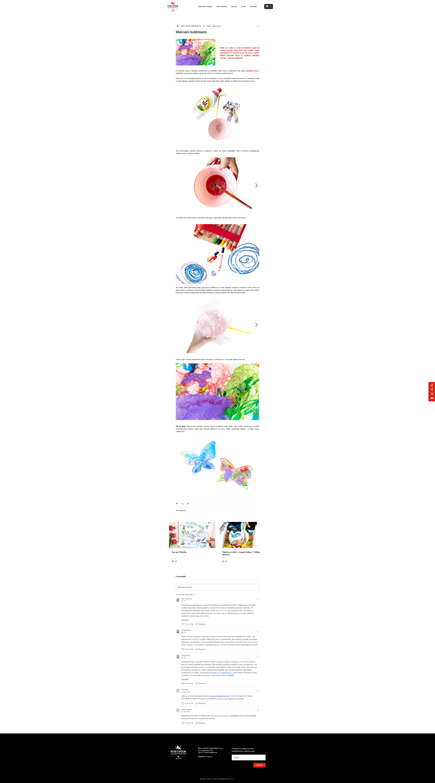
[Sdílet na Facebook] (177, 503)
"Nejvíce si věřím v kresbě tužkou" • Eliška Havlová (241, 553)
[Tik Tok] (432, 385)
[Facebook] (432, 389)
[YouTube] (432, 398)
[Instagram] (432, 393)
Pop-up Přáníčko (179, 552)
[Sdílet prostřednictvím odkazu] (188, 503)
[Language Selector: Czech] (268, 6)
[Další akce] (257, 26)
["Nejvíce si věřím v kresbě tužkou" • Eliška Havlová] (242, 535)
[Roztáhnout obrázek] (217, 185)
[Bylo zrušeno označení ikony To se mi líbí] (182, 624)
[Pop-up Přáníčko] (192, 535)
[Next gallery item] (256, 185)
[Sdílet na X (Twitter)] (182, 503)
